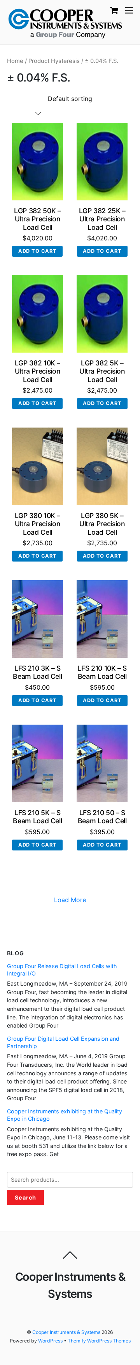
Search (25, 1197)
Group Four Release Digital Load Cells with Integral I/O (62, 970)
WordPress (50, 1341)
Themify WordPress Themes (99, 1341)
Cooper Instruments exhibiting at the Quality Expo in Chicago (64, 1115)
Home (15, 60)
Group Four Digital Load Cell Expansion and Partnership (63, 1042)
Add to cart (37, 251)
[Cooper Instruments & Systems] (65, 22)
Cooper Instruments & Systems (66, 1332)
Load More (70, 900)
